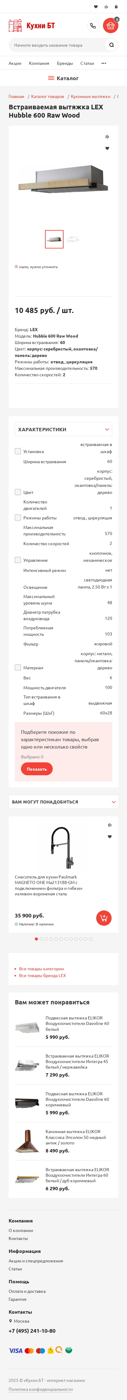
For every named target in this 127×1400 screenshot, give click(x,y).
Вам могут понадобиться (45, 801)
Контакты (18, 1238)
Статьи (87, 63)
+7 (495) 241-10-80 (93, 26)
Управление (35, 560)
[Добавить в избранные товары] (110, 836)
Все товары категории (41, 968)
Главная (16, 96)
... (103, 61)
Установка (33, 451)
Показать (37, 769)
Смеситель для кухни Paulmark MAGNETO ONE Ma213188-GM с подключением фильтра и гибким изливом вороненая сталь (48, 885)
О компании (21, 1230)
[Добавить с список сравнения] (110, 825)
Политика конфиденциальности (41, 1389)
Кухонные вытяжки (90, 96)
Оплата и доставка (27, 1291)
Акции (15, 63)
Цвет (28, 492)
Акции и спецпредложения (36, 1260)
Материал (33, 667)
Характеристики (42, 429)
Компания (39, 63)
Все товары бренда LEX (42, 975)
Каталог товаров (47, 96)
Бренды (65, 63)
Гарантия (18, 1299)
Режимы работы (40, 517)
